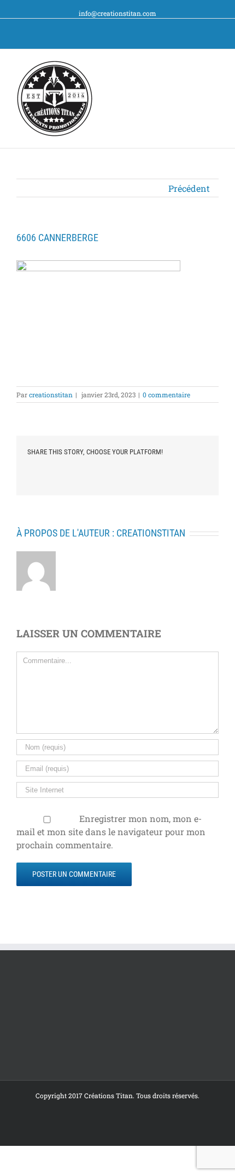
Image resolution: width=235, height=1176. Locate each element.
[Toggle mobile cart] (194, 66)
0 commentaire (166, 394)
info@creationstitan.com (117, 13)
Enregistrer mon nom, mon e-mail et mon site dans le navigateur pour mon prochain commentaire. (110, 831)
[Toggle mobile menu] (214, 66)
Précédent (189, 188)
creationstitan (51, 394)
